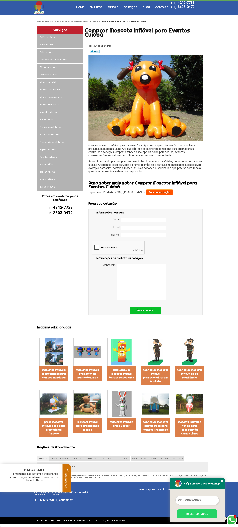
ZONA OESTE (109, 458)
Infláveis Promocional (50, 104)
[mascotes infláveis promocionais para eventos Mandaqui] (53, 352)
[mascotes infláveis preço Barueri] (121, 404)
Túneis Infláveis (47, 187)
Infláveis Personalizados (51, 97)
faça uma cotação (159, 192)
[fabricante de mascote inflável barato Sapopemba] (121, 352)
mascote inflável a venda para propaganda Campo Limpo (189, 427)
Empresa (96, 7)
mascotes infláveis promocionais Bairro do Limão (87, 373)
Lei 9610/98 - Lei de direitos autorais (87, 477)
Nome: (117, 219)
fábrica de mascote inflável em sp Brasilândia (189, 373)
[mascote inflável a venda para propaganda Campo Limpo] (189, 404)
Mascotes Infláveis (48, 112)
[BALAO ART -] (54, 7)
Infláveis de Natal (48, 82)
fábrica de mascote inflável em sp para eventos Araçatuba (155, 425)
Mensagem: (110, 265)
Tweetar (95, 51)
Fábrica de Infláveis (49, 67)
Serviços (130, 7)
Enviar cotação (145, 310)
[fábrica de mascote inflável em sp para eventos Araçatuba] (155, 404)
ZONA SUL (124, 458)
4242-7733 (186, 3)
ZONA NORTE (93, 458)
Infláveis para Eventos (50, 89)
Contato (162, 7)
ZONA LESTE (77, 458)
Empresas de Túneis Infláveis (54, 59)
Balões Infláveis (47, 37)
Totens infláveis (47, 179)
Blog (146, 7)
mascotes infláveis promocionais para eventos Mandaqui (54, 373)
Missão (113, 7)
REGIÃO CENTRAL (59, 458)
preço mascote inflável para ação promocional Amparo (53, 427)
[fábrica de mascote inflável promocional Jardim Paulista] (155, 352)
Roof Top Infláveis (48, 157)
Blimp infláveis (46, 45)
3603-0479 (186, 7)
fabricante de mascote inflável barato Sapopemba (121, 373)
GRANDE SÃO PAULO (160, 458)
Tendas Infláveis (47, 172)
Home (80, 7)
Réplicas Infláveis (48, 149)
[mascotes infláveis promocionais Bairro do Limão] (87, 352)
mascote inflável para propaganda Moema (87, 425)
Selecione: (43, 458)
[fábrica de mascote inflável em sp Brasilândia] (189, 352)
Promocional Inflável (49, 134)
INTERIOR (178, 458)
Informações (66, 480)
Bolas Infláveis (47, 52)
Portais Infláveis (47, 119)
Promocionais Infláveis (50, 127)
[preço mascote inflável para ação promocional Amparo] (53, 404)
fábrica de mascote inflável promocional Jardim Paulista (155, 375)
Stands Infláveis (47, 164)
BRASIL (144, 458)
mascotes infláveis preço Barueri (121, 423)
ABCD (135, 458)
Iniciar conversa (197, 514)
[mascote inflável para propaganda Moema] (87, 404)
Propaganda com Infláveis (52, 142)
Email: (117, 227)
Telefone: (115, 234)
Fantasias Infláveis (49, 74)
